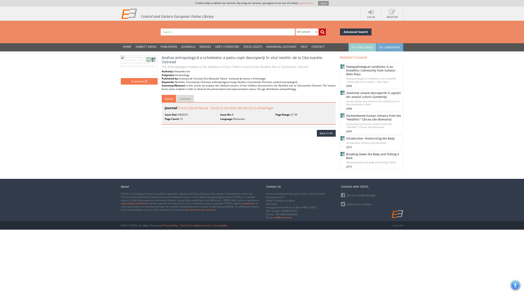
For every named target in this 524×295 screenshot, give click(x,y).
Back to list (326, 133)
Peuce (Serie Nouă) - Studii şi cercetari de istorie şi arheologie (226, 108)
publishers (249, 203)
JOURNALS (188, 47)
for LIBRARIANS (389, 47)
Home (127, 47)
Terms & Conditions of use (196, 225)
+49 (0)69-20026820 (286, 214)
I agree (323, 3)
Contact (318, 47)
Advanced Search (356, 32)
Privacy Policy (170, 225)
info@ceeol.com (283, 217)
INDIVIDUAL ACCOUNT (281, 47)
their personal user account (200, 209)
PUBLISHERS (169, 47)
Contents (185, 99)
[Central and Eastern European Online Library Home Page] (168, 13)
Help (304, 47)
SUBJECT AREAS (146, 47)
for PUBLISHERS (362, 47)
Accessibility (220, 225)
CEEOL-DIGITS (252, 47)
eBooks (205, 47)
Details (169, 99)
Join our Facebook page (360, 195)
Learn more (306, 3)
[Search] (322, 31)
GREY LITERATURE (227, 47)
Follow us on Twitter (359, 204)
